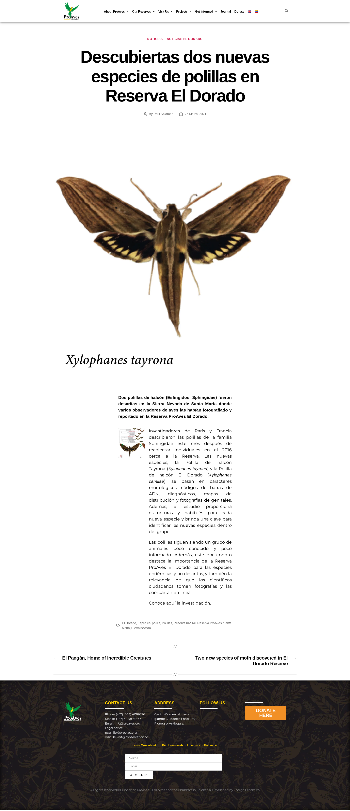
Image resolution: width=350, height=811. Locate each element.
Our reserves (141, 11)
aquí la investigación (188, 603)
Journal (225, 11)
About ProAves (114, 11)
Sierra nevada (141, 628)
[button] (122, 445)
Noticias (155, 39)
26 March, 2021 (195, 114)
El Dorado (129, 623)
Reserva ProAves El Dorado (179, 416)
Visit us (163, 11)
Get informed (204, 11)
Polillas (167, 623)
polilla (156, 623)
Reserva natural (185, 623)
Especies (144, 623)
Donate (239, 11)
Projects (182, 11)
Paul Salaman (163, 114)
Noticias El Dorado (185, 39)
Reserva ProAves (209, 623)
